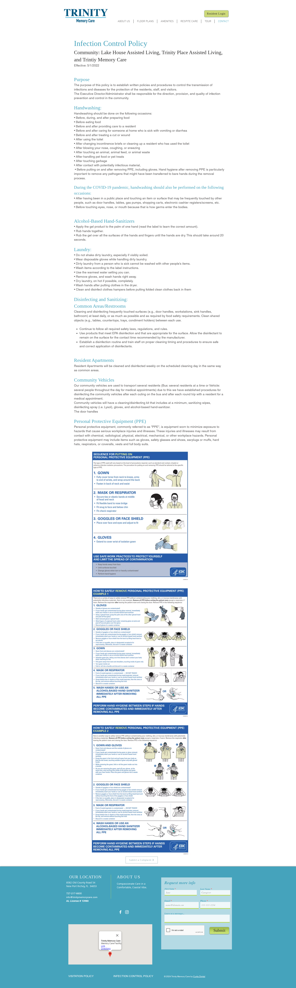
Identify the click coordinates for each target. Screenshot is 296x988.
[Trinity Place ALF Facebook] (120, 912)
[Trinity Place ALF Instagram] (127, 912)
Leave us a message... (174, 913)
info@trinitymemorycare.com (81, 897)
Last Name (205, 889)
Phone (203, 901)
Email (167, 901)
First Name (169, 889)
